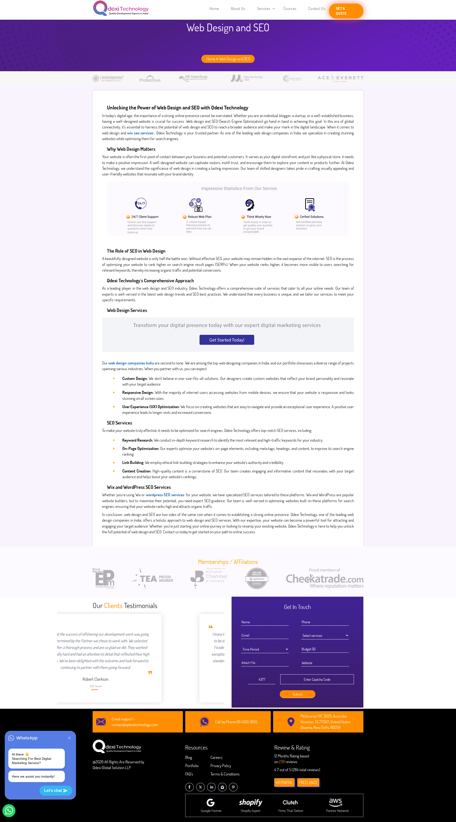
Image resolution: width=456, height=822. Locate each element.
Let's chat (53, 791)
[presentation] (99, 650)
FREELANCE (308, 782)
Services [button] (264, 8)
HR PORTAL (284, 782)
